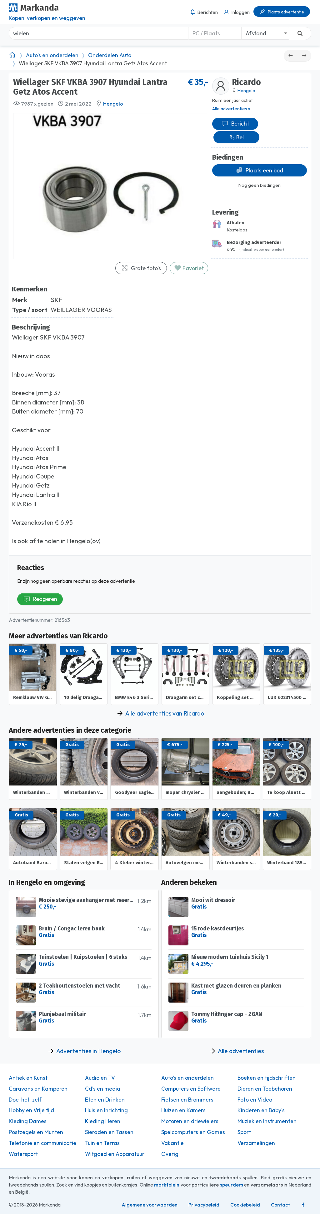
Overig (169, 1154)
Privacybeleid (203, 1205)
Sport (244, 1132)
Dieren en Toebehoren (265, 1088)
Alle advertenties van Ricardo (164, 713)
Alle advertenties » (231, 108)
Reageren (45, 598)
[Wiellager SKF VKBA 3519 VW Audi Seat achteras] (304, 56)
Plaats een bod (264, 170)
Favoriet (192, 268)
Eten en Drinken (105, 1099)
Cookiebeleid (245, 1205)
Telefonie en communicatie (42, 1143)
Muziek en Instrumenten (267, 1121)
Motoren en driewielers (189, 1121)
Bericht (240, 123)
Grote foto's (146, 268)
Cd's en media (102, 1088)
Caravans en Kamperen (38, 1088)
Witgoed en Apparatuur (114, 1154)
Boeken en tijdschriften (267, 1077)
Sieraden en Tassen (109, 1132)
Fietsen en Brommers (187, 1099)
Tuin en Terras (102, 1143)
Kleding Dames (28, 1121)
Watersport (23, 1154)
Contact (280, 1205)
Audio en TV (100, 1077)
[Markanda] (12, 55)
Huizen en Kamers (183, 1110)
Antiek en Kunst (28, 1077)
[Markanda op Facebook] (303, 1204)
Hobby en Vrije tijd (31, 1110)
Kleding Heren (102, 1121)
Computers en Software (191, 1088)
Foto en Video (255, 1099)
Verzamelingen (256, 1143)
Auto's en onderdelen (52, 55)
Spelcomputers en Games (193, 1132)
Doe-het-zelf (25, 1099)
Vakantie (172, 1143)
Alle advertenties (241, 1051)
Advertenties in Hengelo (88, 1051)
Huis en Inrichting (106, 1110)
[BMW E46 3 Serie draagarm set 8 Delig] (291, 56)
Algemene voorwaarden (150, 1205)
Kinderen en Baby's (261, 1110)
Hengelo (113, 104)
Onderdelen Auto (109, 55)
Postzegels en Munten (36, 1132)
